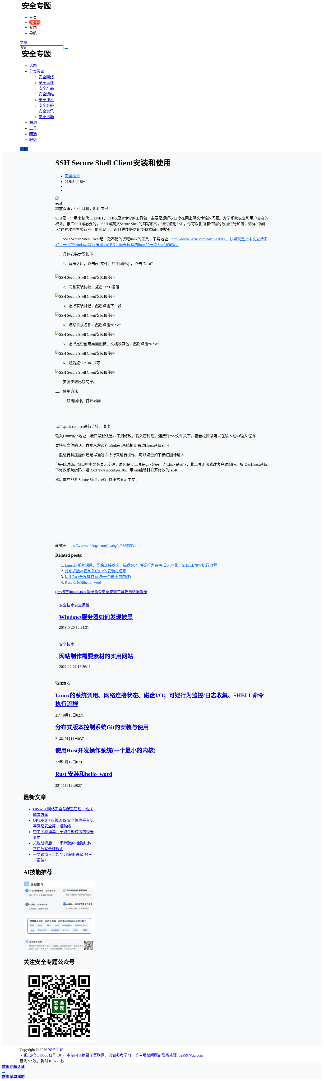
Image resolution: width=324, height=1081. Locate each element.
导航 (33, 33)
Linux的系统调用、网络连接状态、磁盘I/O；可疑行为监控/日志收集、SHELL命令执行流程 (141, 565)
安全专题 (55, 1050)
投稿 (24, 149)
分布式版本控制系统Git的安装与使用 (95, 571)
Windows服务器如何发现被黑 (96, 617)
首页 (33, 17)
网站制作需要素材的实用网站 (96, 656)
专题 (33, 27)
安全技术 (72, 176)
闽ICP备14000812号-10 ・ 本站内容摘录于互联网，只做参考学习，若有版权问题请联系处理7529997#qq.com (113, 1055)
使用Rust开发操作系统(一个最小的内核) (98, 577)
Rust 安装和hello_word (83, 582)
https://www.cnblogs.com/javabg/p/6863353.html (104, 546)
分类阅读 (36, 71)
